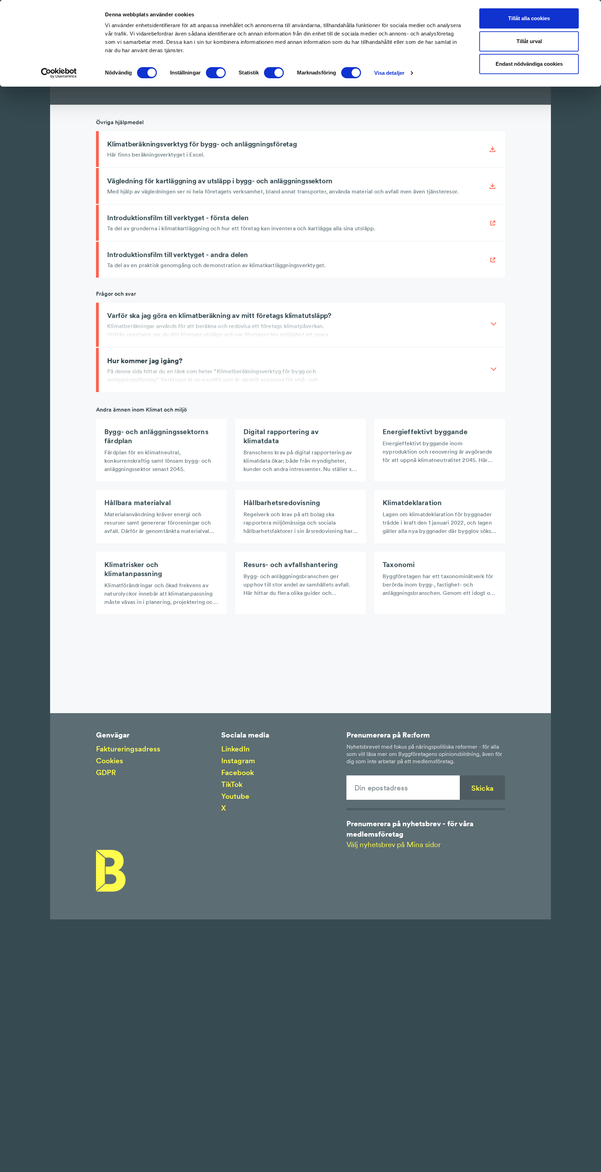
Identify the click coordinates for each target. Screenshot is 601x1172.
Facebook (237, 772)
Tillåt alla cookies (529, 18)
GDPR (106, 772)
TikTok (231, 784)
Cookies (109, 760)
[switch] (216, 72)
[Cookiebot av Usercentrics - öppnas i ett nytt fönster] (59, 73)
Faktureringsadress (128, 749)
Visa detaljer (389, 73)
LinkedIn (235, 749)
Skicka (482, 788)
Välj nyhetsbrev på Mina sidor (393, 844)
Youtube (235, 796)
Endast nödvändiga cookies (529, 64)
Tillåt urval (529, 41)
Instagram (238, 760)
